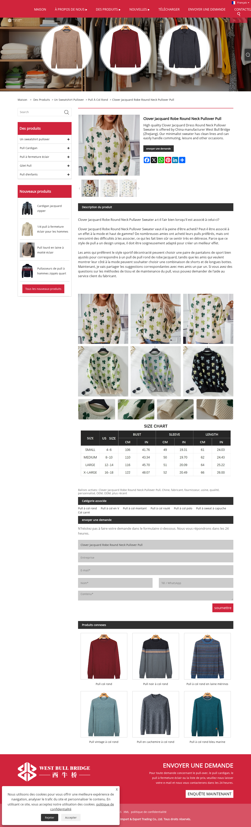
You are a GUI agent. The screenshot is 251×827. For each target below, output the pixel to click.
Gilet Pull (26, 165)
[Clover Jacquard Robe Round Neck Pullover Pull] (90, 188)
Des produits (41, 100)
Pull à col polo (183, 508)
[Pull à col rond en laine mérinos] (207, 655)
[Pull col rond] (104, 655)
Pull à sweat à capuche (211, 508)
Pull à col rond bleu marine (207, 742)
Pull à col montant (135, 508)
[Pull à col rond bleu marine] (207, 712)
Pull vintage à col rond (103, 742)
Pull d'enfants (29, 174)
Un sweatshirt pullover (69, 100)
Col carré (84, 512)
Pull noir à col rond (155, 684)
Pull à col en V (110, 508)
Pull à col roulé (160, 508)
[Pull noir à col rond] (156, 655)
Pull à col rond (98, 100)
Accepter (71, 817)
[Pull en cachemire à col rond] (156, 712)
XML (126, 812)
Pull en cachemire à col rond (155, 742)
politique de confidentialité (148, 812)
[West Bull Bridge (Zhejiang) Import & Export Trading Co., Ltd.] (15, 20)
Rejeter (49, 817)
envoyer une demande (158, 148)
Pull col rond (104, 684)
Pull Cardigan (28, 148)
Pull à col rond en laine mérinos (207, 684)
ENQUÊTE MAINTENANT (209, 793)
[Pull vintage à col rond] (104, 712)
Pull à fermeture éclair (34, 157)
